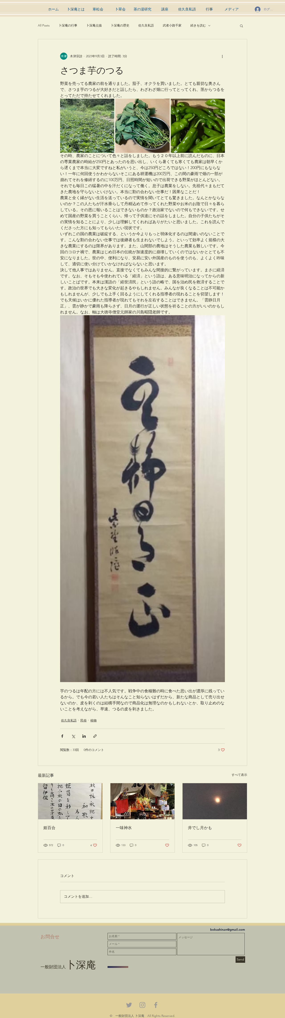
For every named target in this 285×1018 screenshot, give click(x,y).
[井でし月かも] (215, 801)
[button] (241, 25)
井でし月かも (200, 827)
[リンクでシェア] (95, 736)
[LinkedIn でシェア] (84, 736)
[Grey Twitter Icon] (129, 1005)
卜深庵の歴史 (120, 25)
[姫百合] (70, 801)
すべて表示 (239, 775)
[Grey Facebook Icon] (156, 1005)
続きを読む (198, 25)
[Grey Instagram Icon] (142, 1005)
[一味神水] (142, 801)
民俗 (83, 720)
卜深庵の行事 (68, 25)
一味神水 (124, 827)
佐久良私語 (146, 25)
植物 (93, 720)
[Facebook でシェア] (62, 736)
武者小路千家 (172, 25)
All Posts (44, 25)
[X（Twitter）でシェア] (73, 736)
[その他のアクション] (222, 56)
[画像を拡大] (87, 126)
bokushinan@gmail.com (227, 930)
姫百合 (49, 827)
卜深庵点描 (94, 25)
